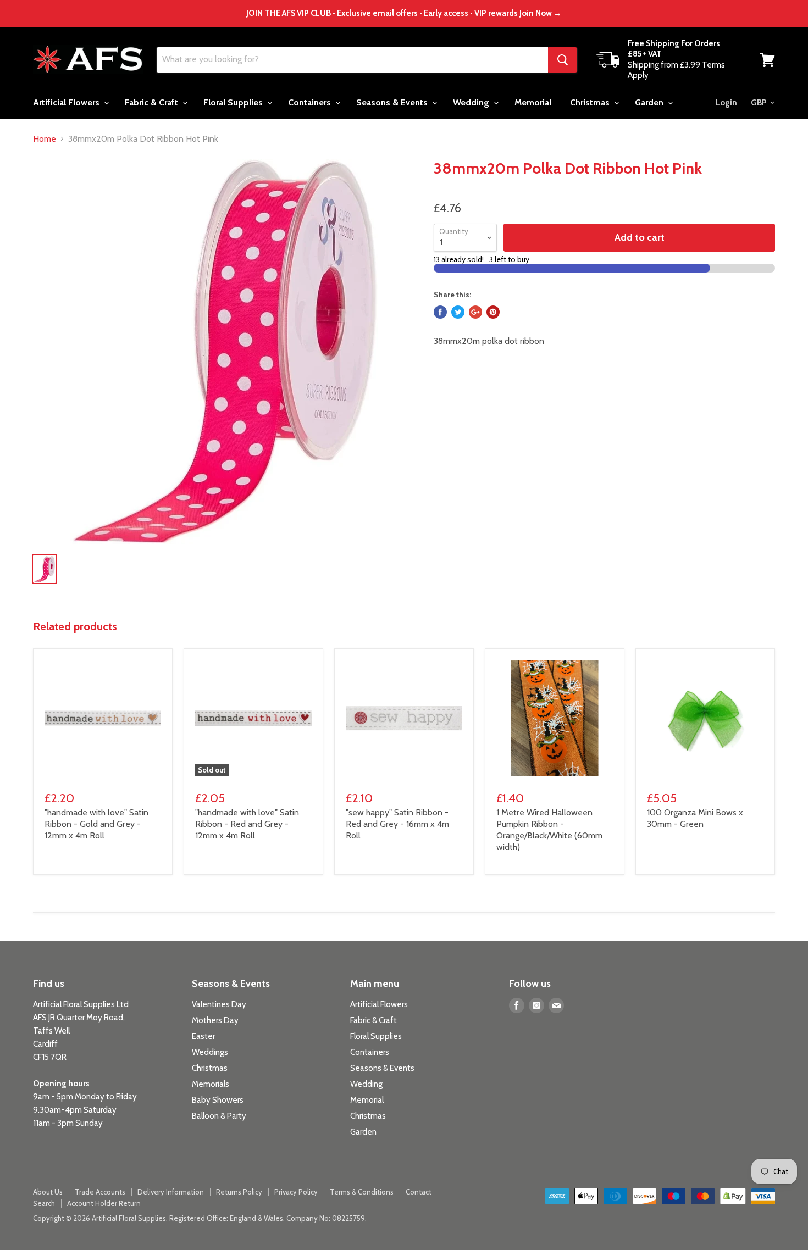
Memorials (210, 1084)
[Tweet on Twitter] (457, 312)
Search (44, 1203)
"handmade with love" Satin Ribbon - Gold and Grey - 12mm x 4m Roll (96, 824)
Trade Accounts (100, 1191)
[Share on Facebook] (440, 312)
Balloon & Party (219, 1116)
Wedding (472, 102)
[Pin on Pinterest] (493, 312)
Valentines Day (219, 1004)
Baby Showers (217, 1100)
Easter (203, 1036)
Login (726, 103)
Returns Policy (239, 1191)
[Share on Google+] (475, 312)
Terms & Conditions (362, 1191)
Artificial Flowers (67, 102)
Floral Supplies (234, 102)
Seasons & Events (393, 102)
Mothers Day (215, 1020)
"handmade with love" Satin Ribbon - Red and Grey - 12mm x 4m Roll (247, 824)
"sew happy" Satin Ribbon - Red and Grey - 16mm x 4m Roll (397, 824)
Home (44, 139)
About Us (48, 1191)
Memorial (532, 102)
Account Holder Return (104, 1203)
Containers (310, 102)
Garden (650, 102)
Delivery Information (170, 1191)
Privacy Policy (296, 1191)
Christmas (591, 102)
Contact (418, 1191)
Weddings (210, 1052)
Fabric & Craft (152, 102)
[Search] (562, 60)
